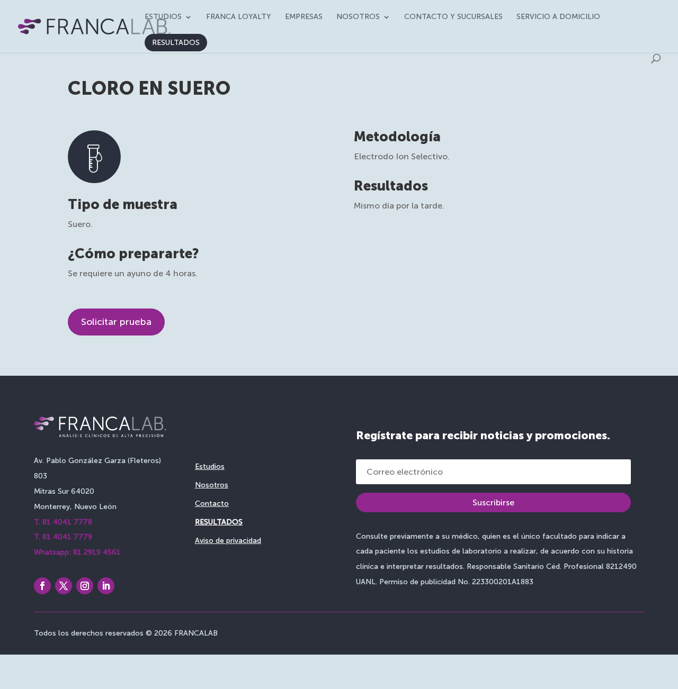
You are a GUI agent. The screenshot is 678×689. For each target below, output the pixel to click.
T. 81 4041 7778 (63, 522)
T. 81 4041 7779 (63, 536)
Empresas (304, 17)
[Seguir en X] (63, 585)
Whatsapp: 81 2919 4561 (77, 552)
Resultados (176, 42)
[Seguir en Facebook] (42, 585)
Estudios (163, 17)
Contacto (212, 503)
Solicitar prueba (116, 322)
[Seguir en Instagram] (84, 585)
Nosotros (358, 17)
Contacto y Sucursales (453, 17)
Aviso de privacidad (228, 540)
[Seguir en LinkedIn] (105, 585)
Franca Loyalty (238, 17)
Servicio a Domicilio (558, 17)
